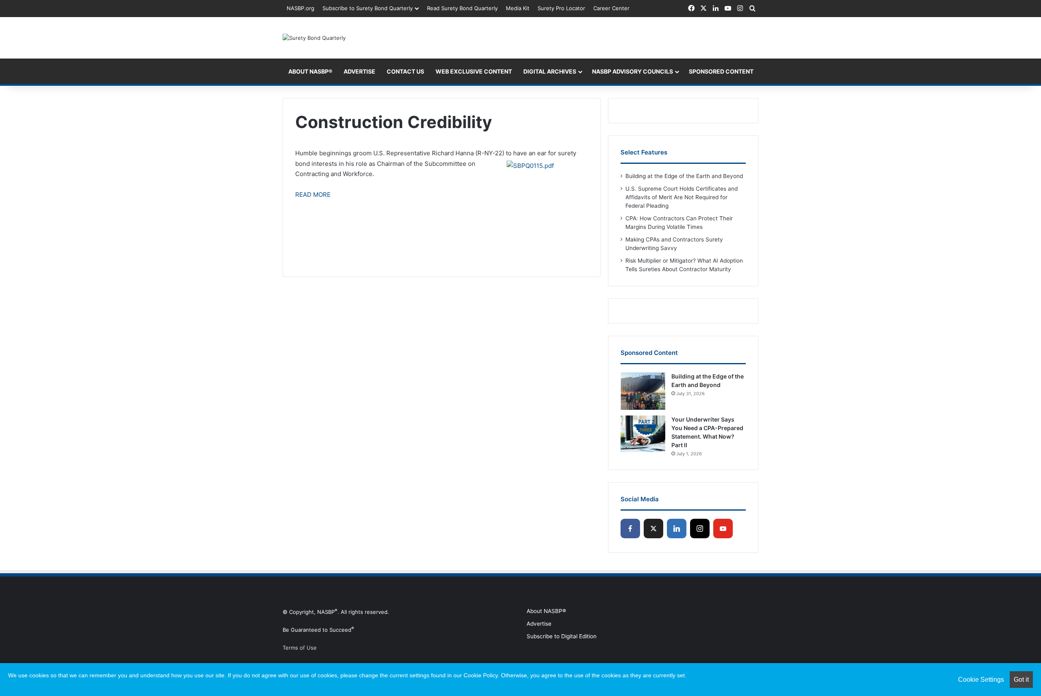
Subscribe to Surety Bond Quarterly (367, 8)
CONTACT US (405, 71)
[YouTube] (723, 528)
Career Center (611, 8)
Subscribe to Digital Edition (562, 636)
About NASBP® (546, 611)
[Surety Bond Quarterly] (314, 37)
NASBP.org (300, 8)
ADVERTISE (359, 71)
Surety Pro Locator (561, 8)
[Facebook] (630, 528)
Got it (1021, 679)
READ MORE (313, 194)
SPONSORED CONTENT (721, 71)
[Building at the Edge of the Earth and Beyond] (643, 391)
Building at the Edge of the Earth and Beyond (684, 176)
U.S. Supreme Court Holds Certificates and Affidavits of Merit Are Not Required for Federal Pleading (681, 197)
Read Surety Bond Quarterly (462, 8)
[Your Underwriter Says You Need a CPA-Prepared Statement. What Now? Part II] (643, 433)
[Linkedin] (676, 528)
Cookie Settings (981, 679)
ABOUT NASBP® (310, 71)
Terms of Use (300, 647)
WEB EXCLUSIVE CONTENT (474, 71)
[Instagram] (700, 528)
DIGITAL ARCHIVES (549, 71)
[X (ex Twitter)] (653, 528)
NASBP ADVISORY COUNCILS (632, 71)
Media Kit (517, 8)
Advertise (539, 623)
